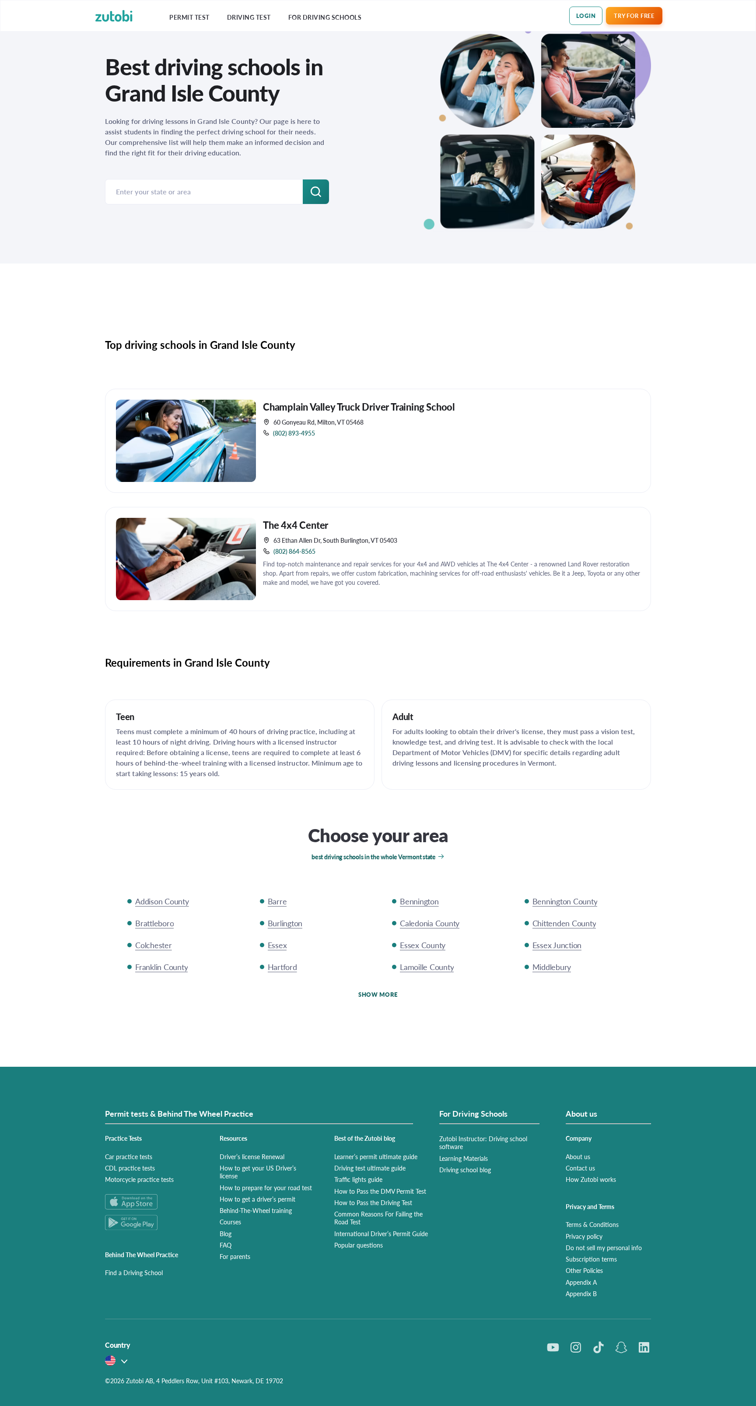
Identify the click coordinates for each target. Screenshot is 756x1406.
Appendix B (581, 1293)
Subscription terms (591, 1259)
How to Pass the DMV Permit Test (380, 1191)
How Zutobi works (591, 1179)
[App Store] (152, 1201)
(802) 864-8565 (294, 551)
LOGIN (586, 15)
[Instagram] (576, 1347)
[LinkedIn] (644, 1347)
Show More (378, 994)
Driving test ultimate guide (370, 1168)
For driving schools (325, 17)
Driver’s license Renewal (252, 1156)
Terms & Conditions (592, 1224)
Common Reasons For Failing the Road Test (378, 1218)
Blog (225, 1233)
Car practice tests (128, 1156)
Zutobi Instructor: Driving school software (483, 1142)
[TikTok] (599, 1347)
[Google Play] (152, 1222)
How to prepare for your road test (266, 1188)
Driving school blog (465, 1170)
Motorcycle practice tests (139, 1179)
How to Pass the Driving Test (373, 1202)
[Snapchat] (621, 1347)
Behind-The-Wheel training (256, 1210)
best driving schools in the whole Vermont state (374, 857)
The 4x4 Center (295, 525)
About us (578, 1156)
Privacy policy (584, 1236)
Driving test (249, 17)
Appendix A (581, 1282)
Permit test (189, 17)
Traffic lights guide (358, 1179)
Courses (230, 1222)
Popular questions (358, 1245)
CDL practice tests (130, 1168)
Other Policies (584, 1270)
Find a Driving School (134, 1272)
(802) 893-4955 (294, 433)
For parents (235, 1256)
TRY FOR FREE (634, 15)
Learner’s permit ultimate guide (375, 1156)
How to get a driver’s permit (257, 1199)
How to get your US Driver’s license (258, 1172)
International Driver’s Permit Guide (381, 1233)
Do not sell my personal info (604, 1247)
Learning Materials (463, 1158)
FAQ (225, 1245)
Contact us (580, 1168)
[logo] (114, 16)
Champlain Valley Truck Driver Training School (359, 407)
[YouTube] (553, 1347)
